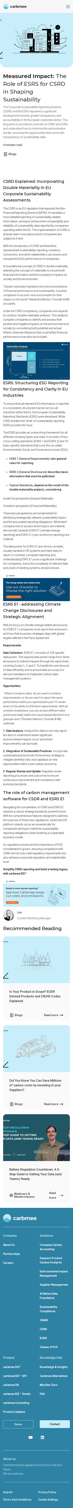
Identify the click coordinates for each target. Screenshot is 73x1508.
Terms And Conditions (17, 1499)
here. (21, 238)
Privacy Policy (47, 1492)
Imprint (7, 1492)
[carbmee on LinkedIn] (42, 1437)
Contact (55, 1424)
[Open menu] (68, 6)
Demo (18, 1424)
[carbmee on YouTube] (31, 1437)
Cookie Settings (48, 1499)
